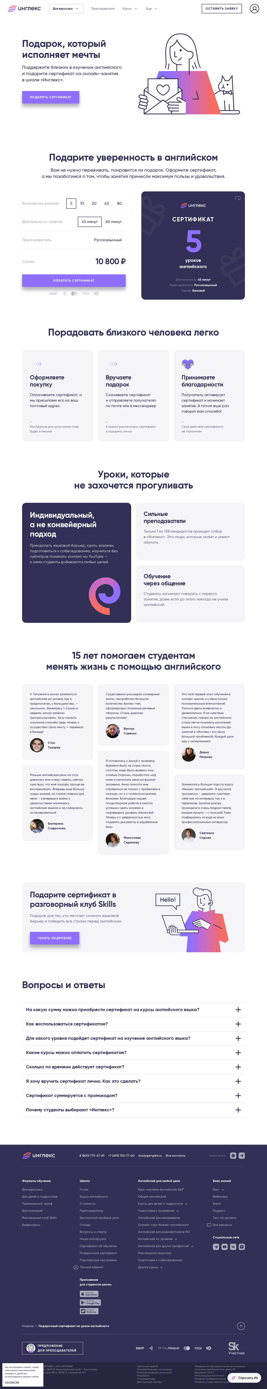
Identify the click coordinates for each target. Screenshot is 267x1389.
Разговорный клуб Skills (39, 1217)
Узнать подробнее (55, 938)
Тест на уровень (225, 1217)
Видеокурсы (31, 1224)
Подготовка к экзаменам (156, 1210)
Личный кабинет (92, 1267)
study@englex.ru (150, 1155)
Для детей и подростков (39, 1196)
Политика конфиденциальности (154, 1372)
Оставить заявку (222, 8)
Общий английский (152, 1196)
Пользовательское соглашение (154, 1369)
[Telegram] (242, 1155)
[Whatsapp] (233, 1155)
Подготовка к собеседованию (160, 1260)
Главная (28, 1326)
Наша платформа (93, 1239)
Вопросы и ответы (93, 1231)
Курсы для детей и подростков (160, 1203)
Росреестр (143, 1375)
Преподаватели (103, 8)
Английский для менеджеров (159, 1217)
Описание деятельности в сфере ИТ (215, 1369)
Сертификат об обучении (98, 1246)
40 (106, 204)
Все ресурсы (222, 1224)
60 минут (114, 222)
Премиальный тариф (37, 1203)
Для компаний (32, 1210)
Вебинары (220, 1196)
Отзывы (85, 1224)
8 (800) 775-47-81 (92, 1155)
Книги (217, 1203)
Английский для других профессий (163, 1246)
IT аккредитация (146, 1379)
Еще (149, 8)
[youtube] (224, 1247)
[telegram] (216, 1247)
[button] (133, 1010)
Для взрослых (32, 1189)
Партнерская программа (98, 1260)
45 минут (90, 222)
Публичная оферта (147, 1366)
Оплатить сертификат (74, 280)
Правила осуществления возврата (214, 1382)
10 (82, 204)
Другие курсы (148, 1267)
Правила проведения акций (210, 1379)
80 (119, 204)
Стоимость (88, 1203)
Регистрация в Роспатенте (210, 1375)
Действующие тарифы (149, 1382)
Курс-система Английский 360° (161, 1189)
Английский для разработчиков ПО (164, 1231)
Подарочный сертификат (98, 1253)
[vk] (233, 1247)
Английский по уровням (155, 1239)
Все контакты (175, 1155)
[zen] (242, 1247)
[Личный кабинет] (254, 9)
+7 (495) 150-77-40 (121, 1155)
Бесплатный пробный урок (99, 1217)
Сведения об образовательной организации (220, 1366)
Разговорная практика (154, 1253)
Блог (216, 1189)
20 (94, 204)
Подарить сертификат (51, 97)
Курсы (127, 8)
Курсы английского (94, 1196)
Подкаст (219, 1210)
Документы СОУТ (204, 1372)
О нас (84, 1189)
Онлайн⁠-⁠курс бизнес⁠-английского (163, 1224)
